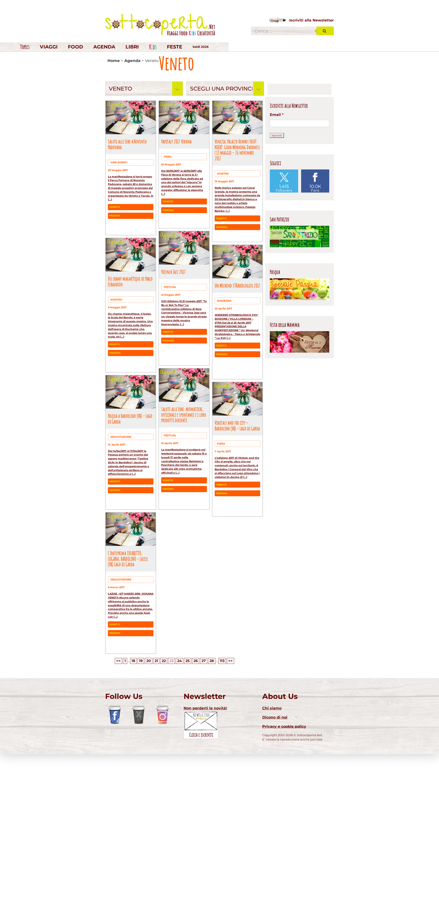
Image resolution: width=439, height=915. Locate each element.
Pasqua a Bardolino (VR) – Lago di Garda (130, 419)
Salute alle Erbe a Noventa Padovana (127, 144)
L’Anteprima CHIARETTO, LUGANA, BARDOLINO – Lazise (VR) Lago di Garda (128, 558)
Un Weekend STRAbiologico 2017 (237, 285)
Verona (168, 210)
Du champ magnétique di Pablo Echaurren (130, 281)
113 (222, 661)
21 (156, 661)
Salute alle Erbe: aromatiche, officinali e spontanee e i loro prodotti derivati (183, 414)
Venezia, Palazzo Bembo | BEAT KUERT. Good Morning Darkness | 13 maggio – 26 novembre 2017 (237, 149)
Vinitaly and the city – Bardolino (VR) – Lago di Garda (237, 425)
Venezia (221, 227)
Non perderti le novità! (205, 708)
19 (141, 661)
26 (195, 661)
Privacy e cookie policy (284, 726)
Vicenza (168, 340)
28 (211, 661)
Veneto (114, 207)
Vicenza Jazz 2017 (173, 271)
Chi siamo (271, 708)
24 (179, 661)
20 (148, 661)
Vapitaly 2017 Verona (176, 141)
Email (277, 115)
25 (187, 661)
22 (164, 661)
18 (133, 661)
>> (230, 661)
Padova (114, 215)
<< (118, 661)
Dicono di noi (274, 717)
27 (203, 661)
